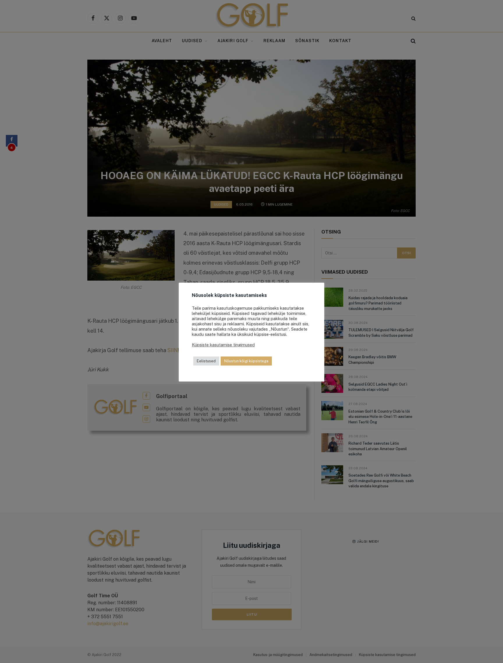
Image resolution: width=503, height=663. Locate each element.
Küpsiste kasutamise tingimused (223, 344)
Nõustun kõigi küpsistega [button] (246, 361)
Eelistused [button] (206, 361)
